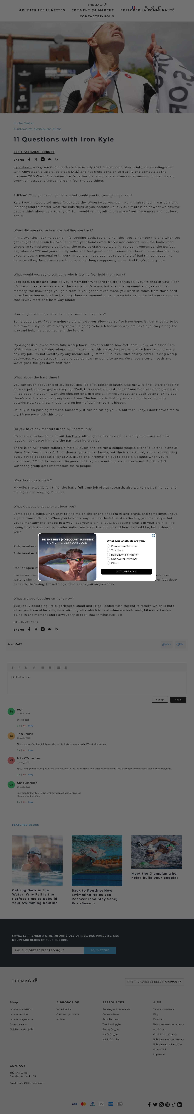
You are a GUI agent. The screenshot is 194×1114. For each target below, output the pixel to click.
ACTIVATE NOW (126, 571)
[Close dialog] (153, 535)
